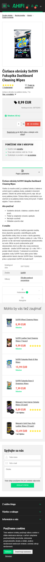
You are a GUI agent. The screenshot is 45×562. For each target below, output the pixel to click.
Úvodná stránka (7, 15)
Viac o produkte (8, 94)
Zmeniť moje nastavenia (23, 552)
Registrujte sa (12, 132)
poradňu (20, 149)
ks (23, 124)
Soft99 (23, 273)
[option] (22, 323)
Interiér (29, 15)
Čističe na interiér (8, 17)
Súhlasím (8, 552)
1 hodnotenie (7, 87)
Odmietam (8, 556)
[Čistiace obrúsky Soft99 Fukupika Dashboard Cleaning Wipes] (22, 44)
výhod (22, 134)
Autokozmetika (20, 15)
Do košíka (34, 124)
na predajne (32, 155)
